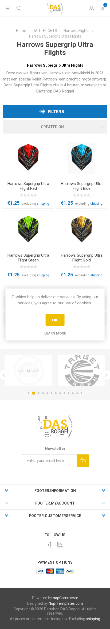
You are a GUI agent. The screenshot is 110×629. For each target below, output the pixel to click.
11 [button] (73, 393)
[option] (28, 370)
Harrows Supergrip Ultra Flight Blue (82, 186)
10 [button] (68, 393)
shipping (43, 203)
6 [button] (51, 393)
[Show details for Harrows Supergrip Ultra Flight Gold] (81, 230)
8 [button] (60, 393)
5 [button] (47, 393)
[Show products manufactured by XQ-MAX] (28, 370)
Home (21, 31)
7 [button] (56, 393)
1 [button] (28, 393)
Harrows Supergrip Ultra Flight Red (28, 186)
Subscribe (83, 460)
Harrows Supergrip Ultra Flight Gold (82, 258)
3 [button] (39, 393)
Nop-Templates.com (66, 603)
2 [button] (33, 393)
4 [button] (43, 393)
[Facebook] (50, 545)
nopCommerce (65, 598)
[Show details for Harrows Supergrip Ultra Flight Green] (28, 230)
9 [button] (64, 393)
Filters (56, 111)
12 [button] (77, 393)
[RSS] (60, 545)
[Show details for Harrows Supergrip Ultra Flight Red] (28, 158)
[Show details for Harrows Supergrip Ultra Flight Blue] (81, 158)
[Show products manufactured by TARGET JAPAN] (81, 370)
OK (55, 320)
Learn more (55, 333)
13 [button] (81, 393)
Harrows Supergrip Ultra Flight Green (28, 258)
